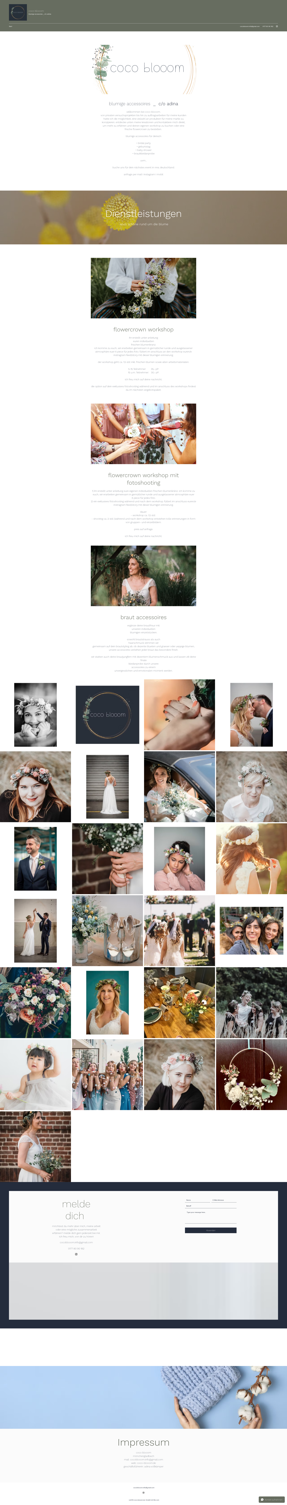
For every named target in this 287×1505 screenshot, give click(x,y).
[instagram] (277, 26)
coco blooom (36, 11)
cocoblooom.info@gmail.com (250, 26)
